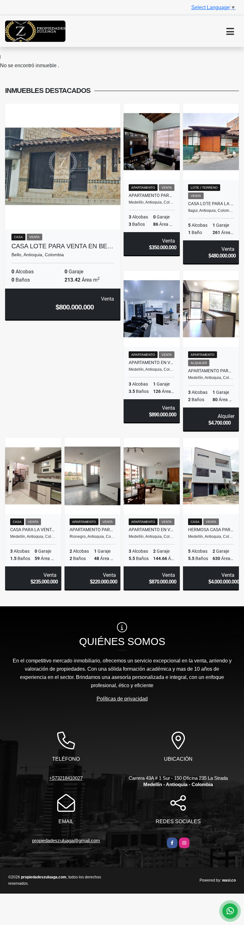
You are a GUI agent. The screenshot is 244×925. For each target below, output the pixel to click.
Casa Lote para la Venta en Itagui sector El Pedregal (211, 203)
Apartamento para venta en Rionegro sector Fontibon (93, 529)
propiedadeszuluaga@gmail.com (66, 840)
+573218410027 (66, 778)
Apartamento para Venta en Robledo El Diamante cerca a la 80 (152, 195)
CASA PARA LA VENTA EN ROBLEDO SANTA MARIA (33, 529)
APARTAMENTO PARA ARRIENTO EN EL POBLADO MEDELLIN (211, 370)
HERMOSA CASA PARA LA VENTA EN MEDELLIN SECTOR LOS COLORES (211, 529)
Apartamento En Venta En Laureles (152, 529)
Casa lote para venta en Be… (62, 246)
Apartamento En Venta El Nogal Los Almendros (152, 362)
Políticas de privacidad (122, 698)
